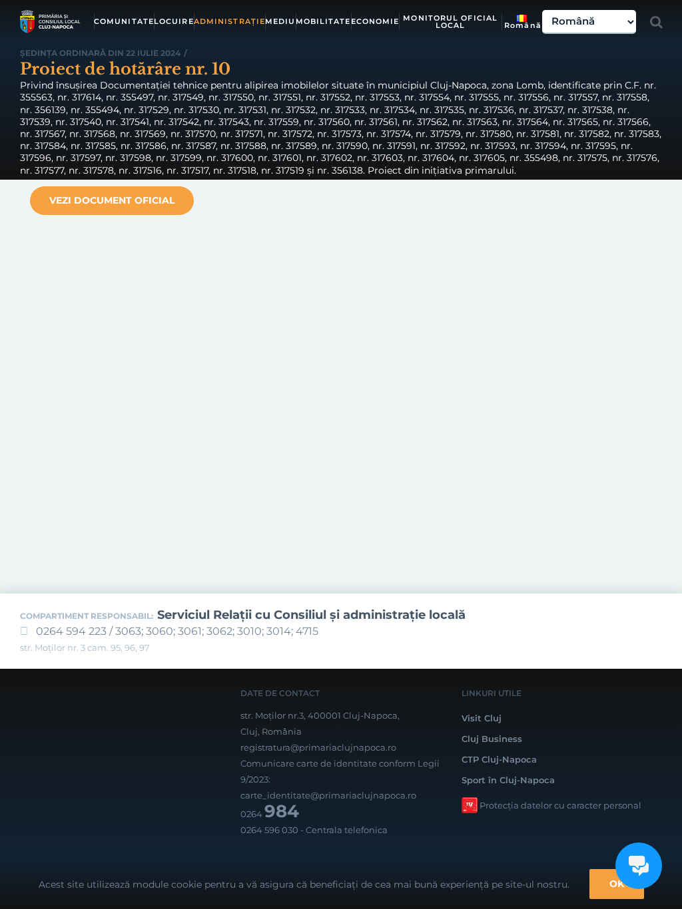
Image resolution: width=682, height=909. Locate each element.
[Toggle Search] (656, 22)
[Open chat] (638, 865)
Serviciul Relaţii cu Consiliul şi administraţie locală (311, 615)
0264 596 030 (269, 829)
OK (616, 884)
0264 (269, 814)
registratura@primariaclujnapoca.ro (318, 747)
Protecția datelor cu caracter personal (560, 805)
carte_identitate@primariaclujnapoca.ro (328, 795)
